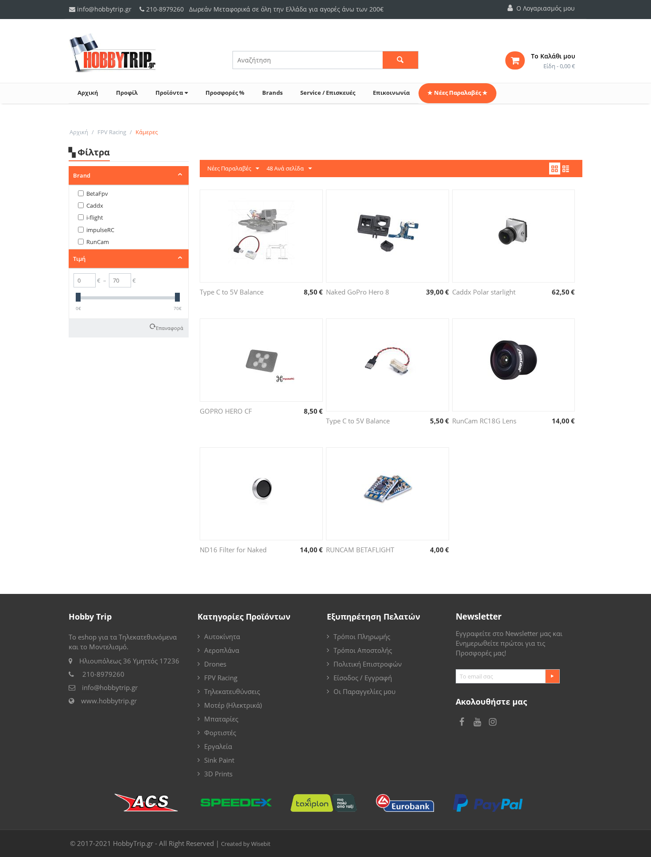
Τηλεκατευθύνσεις (232, 691)
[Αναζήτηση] (400, 60)
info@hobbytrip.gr (103, 9)
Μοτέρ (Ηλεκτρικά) (233, 705)
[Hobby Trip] (112, 52)
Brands (272, 93)
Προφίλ (127, 93)
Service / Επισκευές (327, 93)
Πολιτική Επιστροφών (367, 663)
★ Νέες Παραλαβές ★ (457, 93)
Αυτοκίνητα (222, 636)
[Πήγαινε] (552, 676)
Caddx (94, 205)
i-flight (94, 217)
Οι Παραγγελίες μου (364, 691)
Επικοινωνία (391, 93)
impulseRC (100, 230)
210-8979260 (165, 9)
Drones (215, 663)
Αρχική (88, 93)
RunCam (97, 242)
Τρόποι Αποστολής (362, 650)
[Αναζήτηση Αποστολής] (155, 801)
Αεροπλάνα (221, 650)
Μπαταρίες (221, 718)
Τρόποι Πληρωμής (361, 636)
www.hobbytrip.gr (109, 700)
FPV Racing (111, 132)
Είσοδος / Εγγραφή (362, 677)
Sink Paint (219, 760)
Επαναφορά (169, 328)
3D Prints (218, 773)
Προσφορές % (224, 93)
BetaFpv (97, 194)
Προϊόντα (169, 93)
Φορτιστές (220, 732)
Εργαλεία (218, 746)
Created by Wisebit (246, 844)
